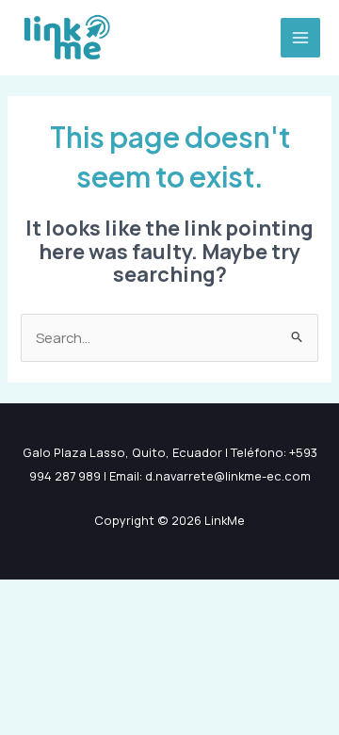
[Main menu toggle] (300, 37)
